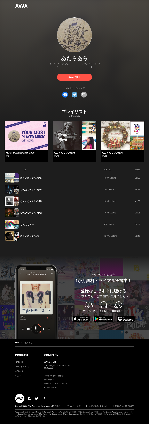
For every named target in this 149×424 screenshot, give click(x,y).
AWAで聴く (74, 77)
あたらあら (28, 342)
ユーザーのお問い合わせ (53, 375)
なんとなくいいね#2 (31, 212)
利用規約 (56, 406)
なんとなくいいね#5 (64, 152)
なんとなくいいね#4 (112, 152)
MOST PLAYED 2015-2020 (20, 152)
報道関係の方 (49, 379)
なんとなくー (27, 224)
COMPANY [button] (51, 355)
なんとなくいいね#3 (31, 201)
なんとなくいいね (29, 236)
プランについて (22, 366)
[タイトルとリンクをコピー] (84, 95)
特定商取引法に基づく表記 (123, 406)
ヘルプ (18, 375)
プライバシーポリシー (75, 406)
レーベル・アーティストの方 (55, 383)
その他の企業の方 (51, 387)
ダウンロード (21, 361)
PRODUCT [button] (21, 355)
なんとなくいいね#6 (31, 189)
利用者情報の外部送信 (98, 406)
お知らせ (19, 371)
